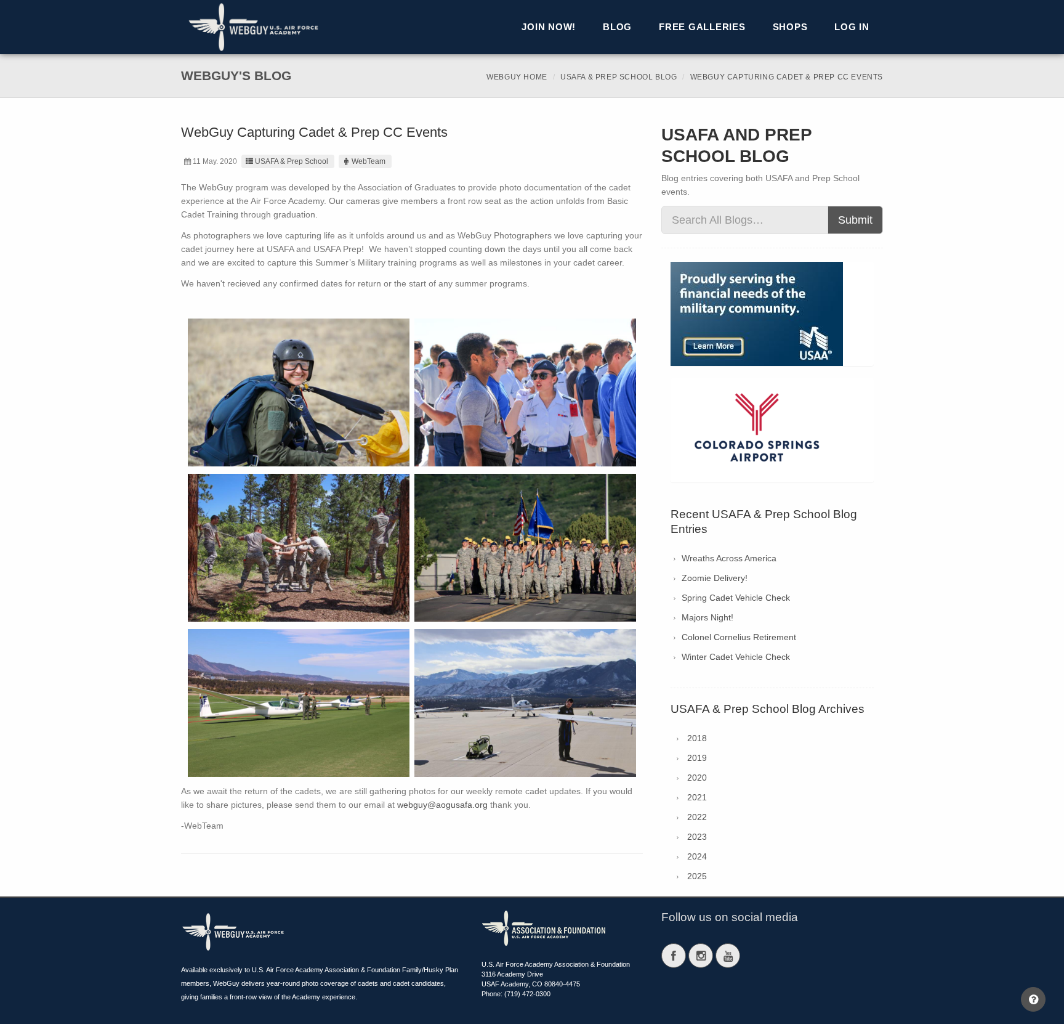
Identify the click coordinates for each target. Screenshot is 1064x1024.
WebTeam (368, 161)
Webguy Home (516, 77)
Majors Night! (707, 617)
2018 (697, 738)
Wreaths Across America (729, 558)
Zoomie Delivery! (715, 578)
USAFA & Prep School (291, 161)
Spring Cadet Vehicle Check (736, 598)
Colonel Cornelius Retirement (739, 637)
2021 (697, 797)
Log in (851, 27)
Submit (855, 220)
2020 (697, 777)
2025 (697, 876)
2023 (697, 837)
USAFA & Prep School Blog (618, 77)
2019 (697, 758)
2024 (697, 856)
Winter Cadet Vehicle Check (736, 657)
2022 (697, 817)
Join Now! (549, 27)
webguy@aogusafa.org (442, 805)
